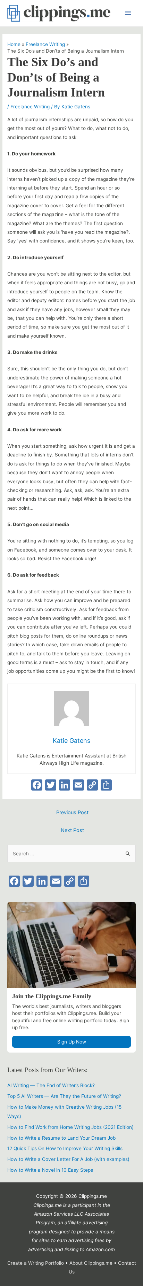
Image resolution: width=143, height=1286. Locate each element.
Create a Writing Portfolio (35, 1263)
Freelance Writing (30, 106)
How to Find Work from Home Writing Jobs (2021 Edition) (70, 1127)
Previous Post (72, 812)
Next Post (72, 830)
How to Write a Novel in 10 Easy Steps (50, 1170)
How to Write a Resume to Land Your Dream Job (61, 1138)
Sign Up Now (71, 1042)
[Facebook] (37, 785)
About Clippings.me (91, 1263)
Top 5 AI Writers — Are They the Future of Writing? (64, 1096)
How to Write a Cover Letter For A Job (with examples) (68, 1159)
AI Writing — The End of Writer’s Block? (51, 1085)
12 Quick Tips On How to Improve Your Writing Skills (65, 1148)
